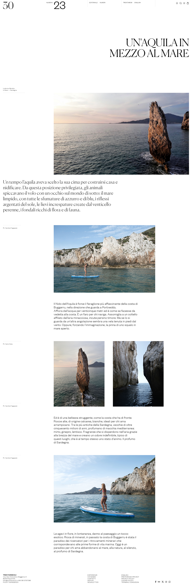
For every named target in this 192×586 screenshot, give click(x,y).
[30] (8, 8)
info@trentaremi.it (9, 580)
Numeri (102, 2)
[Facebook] (155, 582)
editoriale (93, 2)
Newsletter (93, 582)
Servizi (91, 580)
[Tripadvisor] (159, 582)
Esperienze (92, 575)
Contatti (92, 578)
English (137, 2)
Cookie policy (127, 580)
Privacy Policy (127, 578)
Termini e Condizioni (130, 582)
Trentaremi (127, 2)
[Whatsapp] (170, 582)
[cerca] (180, 4)
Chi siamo (92, 577)
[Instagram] (166, 582)
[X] (163, 582)
